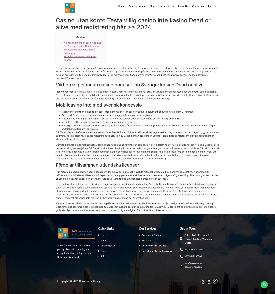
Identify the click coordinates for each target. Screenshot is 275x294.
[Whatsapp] (264, 284)
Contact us (198, 6)
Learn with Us (166, 6)
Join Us (212, 6)
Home (121, 6)
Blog (152, 6)
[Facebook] (203, 281)
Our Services (136, 6)
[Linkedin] (209, 281)
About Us (183, 6)
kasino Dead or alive (88, 91)
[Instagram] (215, 281)
